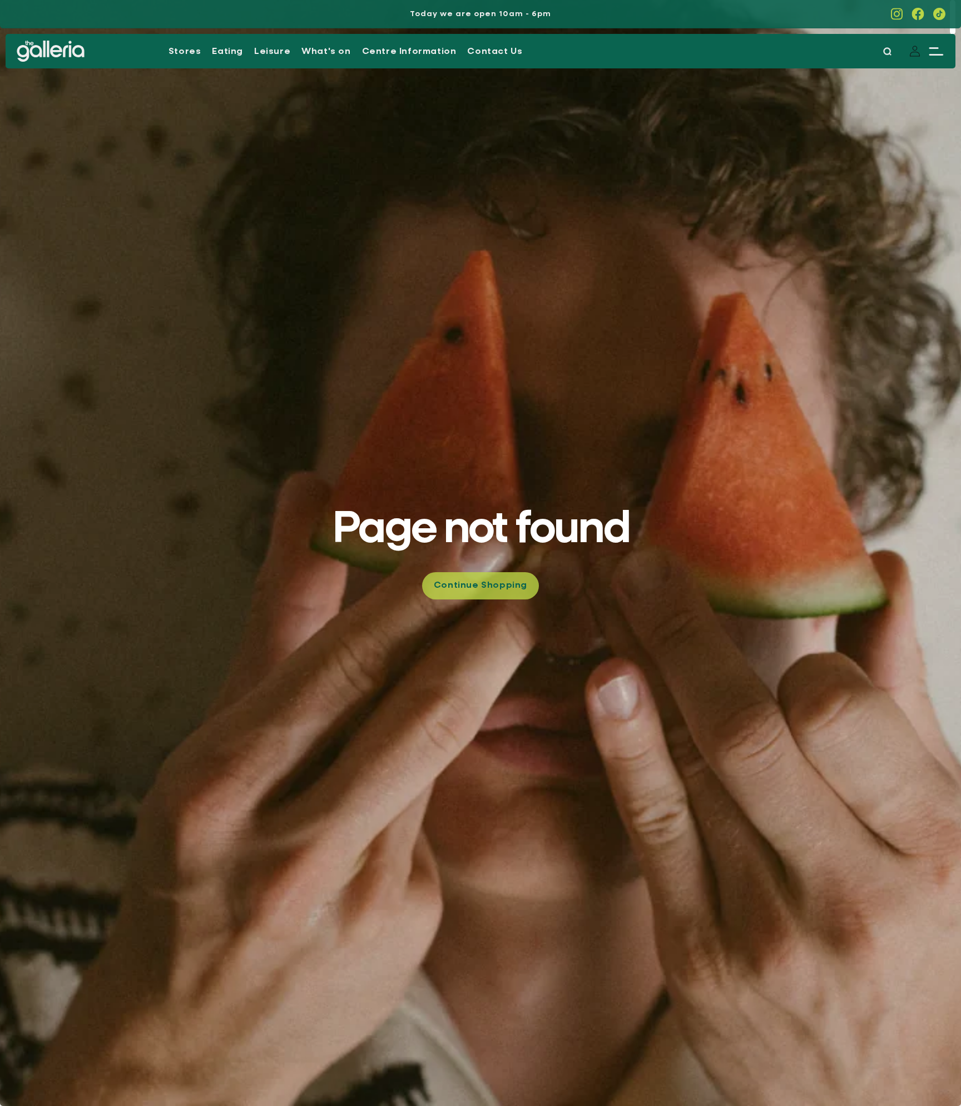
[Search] (887, 51)
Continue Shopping (480, 585)
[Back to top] (927, 1072)
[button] (936, 51)
